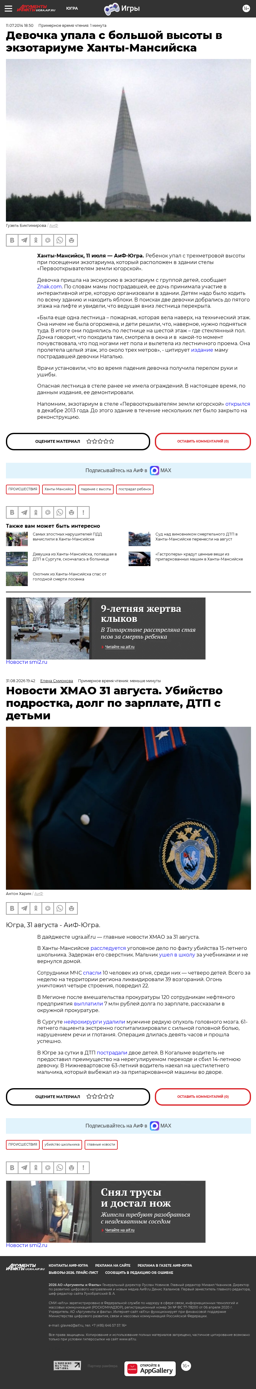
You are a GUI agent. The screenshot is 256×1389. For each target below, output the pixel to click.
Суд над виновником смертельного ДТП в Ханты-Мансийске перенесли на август (196, 536)
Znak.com (49, 287)
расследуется (108, 948)
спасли (92, 973)
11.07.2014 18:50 (19, 25)
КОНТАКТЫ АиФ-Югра (68, 1266)
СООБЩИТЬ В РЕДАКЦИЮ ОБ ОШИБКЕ (139, 1273)
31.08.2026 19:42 (20, 680)
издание (202, 350)
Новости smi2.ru (26, 662)
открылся (237, 404)
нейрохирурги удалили (94, 1022)
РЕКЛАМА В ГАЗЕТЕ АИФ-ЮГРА (165, 1266)
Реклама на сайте (112, 1266)
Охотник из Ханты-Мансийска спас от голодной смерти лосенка (69, 576)
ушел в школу (177, 955)
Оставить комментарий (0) (203, 441)
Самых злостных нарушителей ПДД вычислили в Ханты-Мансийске (67, 536)
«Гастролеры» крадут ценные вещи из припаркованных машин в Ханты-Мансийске (199, 556)
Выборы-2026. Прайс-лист (73, 1273)
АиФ (53, 225)
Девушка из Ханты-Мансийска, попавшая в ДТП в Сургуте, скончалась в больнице (75, 556)
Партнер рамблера (102, 1366)
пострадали (112, 1053)
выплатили (88, 1004)
